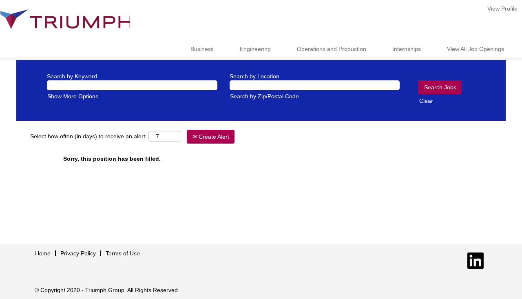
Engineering (255, 49)
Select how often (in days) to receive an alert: (88, 136)
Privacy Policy (78, 253)
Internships (406, 49)
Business (202, 49)
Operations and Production (331, 49)
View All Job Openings (475, 49)
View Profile (502, 8)
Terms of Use (123, 253)
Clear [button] (426, 100)
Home (43, 253)
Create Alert (213, 136)
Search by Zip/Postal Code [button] (264, 96)
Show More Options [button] (72, 96)
